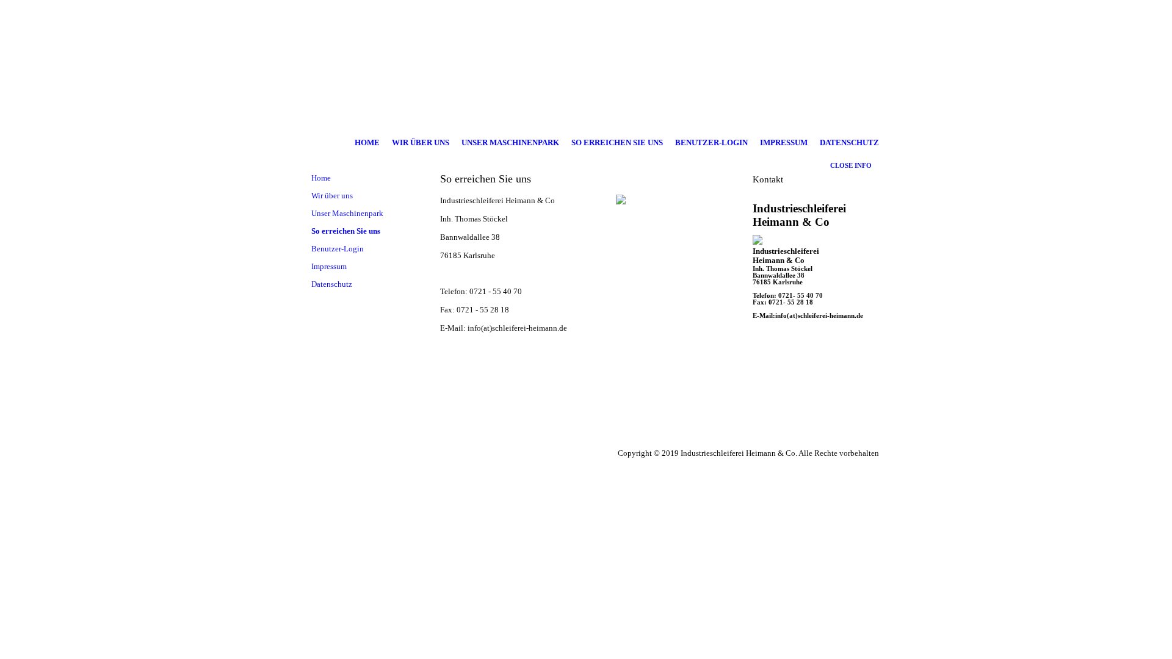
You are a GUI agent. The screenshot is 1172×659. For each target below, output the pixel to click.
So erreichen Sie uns (617, 143)
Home (367, 143)
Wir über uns (420, 143)
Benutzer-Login (711, 143)
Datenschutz (849, 143)
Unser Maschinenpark (510, 143)
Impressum (784, 143)
